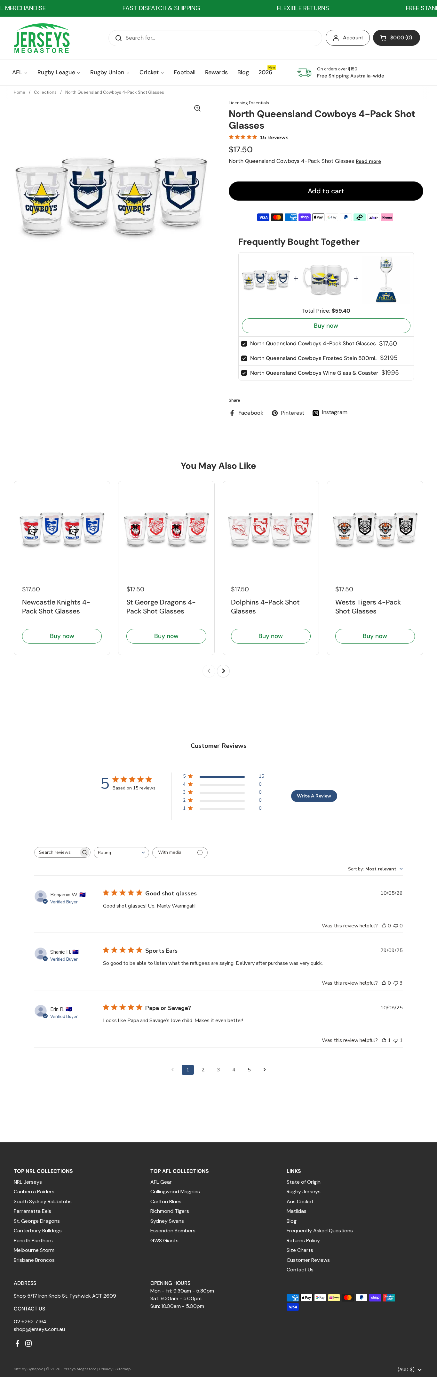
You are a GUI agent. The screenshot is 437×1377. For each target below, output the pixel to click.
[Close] (322, 612)
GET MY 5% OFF (162, 754)
